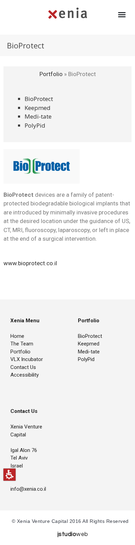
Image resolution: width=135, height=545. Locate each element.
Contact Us (23, 367)
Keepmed (38, 108)
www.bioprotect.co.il (30, 263)
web (72, 534)
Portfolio (51, 74)
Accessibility (24, 375)
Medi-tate (38, 116)
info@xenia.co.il (28, 489)
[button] (9, 475)
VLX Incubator (26, 359)
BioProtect (39, 99)
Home (17, 336)
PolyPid (35, 125)
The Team (21, 344)
